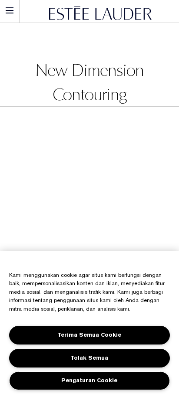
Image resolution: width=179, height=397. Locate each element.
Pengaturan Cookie (89, 380)
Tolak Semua (89, 357)
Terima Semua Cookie (89, 334)
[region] (89, 324)
